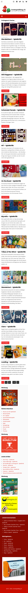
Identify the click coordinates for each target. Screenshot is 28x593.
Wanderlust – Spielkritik (11, 287)
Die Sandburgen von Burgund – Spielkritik (13, 463)
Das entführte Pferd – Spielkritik (11, 469)
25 (14, 382)
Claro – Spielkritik (8, 327)
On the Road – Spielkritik (11, 181)
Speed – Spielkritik (13, 532)
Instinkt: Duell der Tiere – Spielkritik (16, 524)
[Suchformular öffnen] (26, 16)
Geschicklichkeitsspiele (9, 417)
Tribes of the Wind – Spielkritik (13, 252)
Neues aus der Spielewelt (9, 411)
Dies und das (6, 427)
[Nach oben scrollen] (26, 591)
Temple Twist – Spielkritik (9, 467)
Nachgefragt (6, 425)
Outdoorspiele (6, 421)
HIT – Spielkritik (7, 145)
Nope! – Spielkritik (8, 543)
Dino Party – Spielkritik (8, 459)
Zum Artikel (5, 55)
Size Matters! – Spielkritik (11, 39)
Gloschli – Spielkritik (8, 465)
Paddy (5, 526)
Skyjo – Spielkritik (8, 553)
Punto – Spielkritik (8, 539)
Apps (4, 423)
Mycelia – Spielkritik (9, 216)
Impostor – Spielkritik (8, 471)
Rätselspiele (6, 419)
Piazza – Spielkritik (8, 545)
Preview (5, 431)
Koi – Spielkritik (7, 541)
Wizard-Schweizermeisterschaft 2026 (12, 473)
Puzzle (4, 429)
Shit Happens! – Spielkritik (11, 75)
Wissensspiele (6, 413)
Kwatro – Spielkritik (8, 547)
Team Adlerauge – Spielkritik (10, 461)
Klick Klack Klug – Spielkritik (10, 551)
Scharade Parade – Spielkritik (13, 110)
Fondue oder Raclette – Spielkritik (12, 549)
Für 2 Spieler (6, 415)
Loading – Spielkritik (9, 362)
